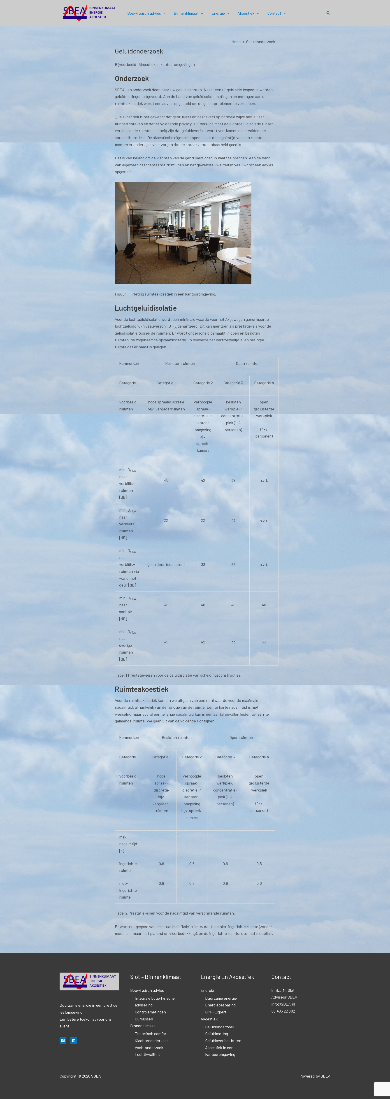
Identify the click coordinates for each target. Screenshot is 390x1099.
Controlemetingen (150, 1011)
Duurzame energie (221, 998)
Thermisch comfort (151, 1033)
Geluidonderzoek (219, 1026)
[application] (163, 13)
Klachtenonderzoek (152, 1040)
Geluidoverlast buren (223, 1040)
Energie (218, 13)
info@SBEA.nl (283, 1003)
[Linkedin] (73, 1040)
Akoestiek (245, 13)
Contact (274, 13)
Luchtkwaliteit (147, 1054)
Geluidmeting (216, 1033)
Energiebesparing (220, 1004)
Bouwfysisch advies (144, 13)
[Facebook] (63, 1040)
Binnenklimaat (186, 13)
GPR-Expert (215, 1011)
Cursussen (144, 1018)
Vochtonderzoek (149, 1047)
